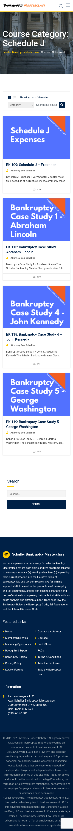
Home (8, 631)
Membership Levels (16, 637)
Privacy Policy (13, 663)
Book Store (44, 644)
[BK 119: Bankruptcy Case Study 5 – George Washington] (36, 394)
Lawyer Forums (14, 669)
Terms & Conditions (49, 657)
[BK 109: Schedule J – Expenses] (36, 137)
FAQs (41, 650)
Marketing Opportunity (18, 644)
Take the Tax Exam (49, 663)
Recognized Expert (16, 650)
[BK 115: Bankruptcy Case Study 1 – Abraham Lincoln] (36, 219)
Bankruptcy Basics (16, 657)
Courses (43, 637)
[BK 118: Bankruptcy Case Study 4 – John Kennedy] (36, 307)
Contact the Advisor (49, 631)
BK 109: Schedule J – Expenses (31, 165)
